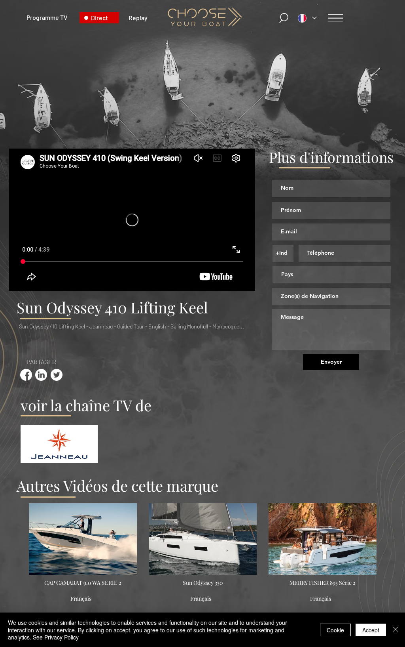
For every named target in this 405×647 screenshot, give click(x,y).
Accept (370, 630)
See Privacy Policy (56, 637)
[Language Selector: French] (307, 18)
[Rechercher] (284, 18)
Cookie (335, 630)
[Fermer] (395, 630)
